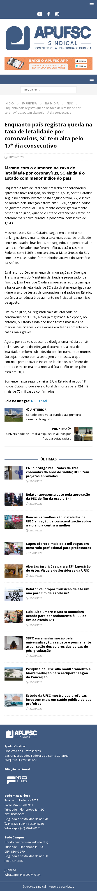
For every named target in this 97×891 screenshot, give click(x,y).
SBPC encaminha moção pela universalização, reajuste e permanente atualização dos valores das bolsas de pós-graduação (58, 644)
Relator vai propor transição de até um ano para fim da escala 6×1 (57, 591)
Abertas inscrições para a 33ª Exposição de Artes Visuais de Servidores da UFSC (58, 568)
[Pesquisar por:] (48, 89)
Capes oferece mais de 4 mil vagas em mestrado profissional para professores (58, 546)
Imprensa (29, 103)
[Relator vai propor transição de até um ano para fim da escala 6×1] (14, 594)
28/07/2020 (16, 157)
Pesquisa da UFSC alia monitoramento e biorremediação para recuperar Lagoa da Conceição (58, 673)
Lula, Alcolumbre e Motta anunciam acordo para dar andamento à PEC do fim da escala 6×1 (56, 616)
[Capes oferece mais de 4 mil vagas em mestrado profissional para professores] (14, 548)
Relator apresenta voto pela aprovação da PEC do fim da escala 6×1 (58, 496)
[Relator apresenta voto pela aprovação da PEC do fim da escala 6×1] (14, 499)
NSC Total (39, 401)
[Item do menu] (40, 14)
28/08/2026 (36, 481)
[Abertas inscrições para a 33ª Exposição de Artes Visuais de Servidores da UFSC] (14, 571)
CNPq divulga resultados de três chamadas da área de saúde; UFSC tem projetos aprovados (57, 472)
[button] (91, 4)
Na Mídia (52, 103)
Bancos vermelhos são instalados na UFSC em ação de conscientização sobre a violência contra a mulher (58, 521)
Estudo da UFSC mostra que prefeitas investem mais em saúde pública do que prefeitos (59, 699)
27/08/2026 (36, 575)
